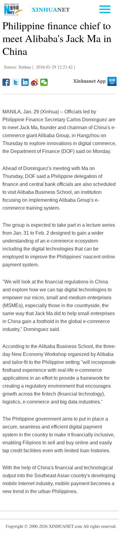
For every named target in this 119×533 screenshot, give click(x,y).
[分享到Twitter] (16, 82)
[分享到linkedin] (25, 82)
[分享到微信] (44, 82)
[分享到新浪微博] (34, 82)
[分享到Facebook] (6, 82)
